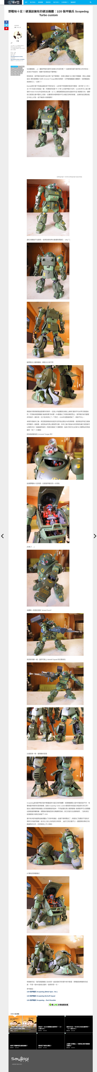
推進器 (15, 71)
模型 (12, 73)
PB (11, 69)
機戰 (15, 73)
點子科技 (32, 2)
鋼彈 (12, 74)
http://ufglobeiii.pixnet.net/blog (17, 56)
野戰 (18, 73)
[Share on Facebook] (6, 22)
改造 (18, 71)
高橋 (18, 74)
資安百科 (48, 2)
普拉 (21, 71)
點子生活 (55, 2)
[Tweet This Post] (6, 25)
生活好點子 (64, 2)
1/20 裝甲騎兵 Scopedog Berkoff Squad (41, 996)
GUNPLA (17, 68)
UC (19, 69)
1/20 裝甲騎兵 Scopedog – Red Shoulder (41, 1000)
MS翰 (17, 41)
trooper (15, 69)
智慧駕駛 (40, 2)
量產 (21, 73)
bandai (22, 66)
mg (21, 68)
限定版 (15, 74)
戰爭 (12, 71)
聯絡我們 (73, 2)
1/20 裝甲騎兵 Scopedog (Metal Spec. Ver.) (42, 992)
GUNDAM (12, 68)
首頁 (26, 2)
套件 (22, 69)
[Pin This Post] (6, 28)
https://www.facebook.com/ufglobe (17, 59)
